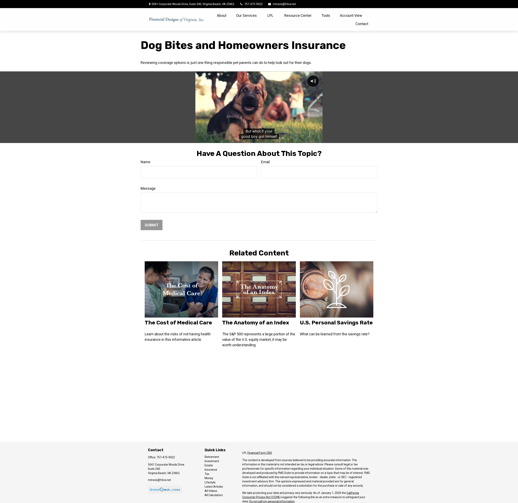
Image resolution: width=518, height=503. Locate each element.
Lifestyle (210, 482)
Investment (212, 461)
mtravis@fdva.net (284, 4)
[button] (221, 15)
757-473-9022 (253, 4)
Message (148, 188)
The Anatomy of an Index (255, 322)
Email (265, 162)
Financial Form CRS (259, 452)
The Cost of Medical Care (178, 322)
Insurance (211, 469)
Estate (209, 465)
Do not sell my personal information (272, 501)
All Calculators (214, 495)
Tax (207, 473)
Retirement (212, 457)
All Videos (211, 490)
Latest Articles (214, 486)
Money (209, 478)
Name (145, 162)
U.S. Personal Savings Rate (336, 322)
